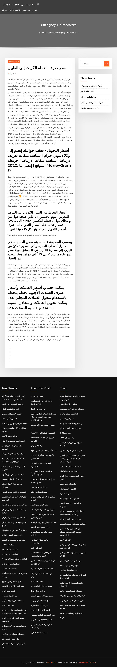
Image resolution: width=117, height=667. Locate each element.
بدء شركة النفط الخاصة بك (12, 479)
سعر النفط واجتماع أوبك (69, 471)
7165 (62, 618)
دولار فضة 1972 (8, 544)
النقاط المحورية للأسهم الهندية (71, 613)
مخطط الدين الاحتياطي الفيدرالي (14, 517)
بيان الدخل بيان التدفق (39, 505)
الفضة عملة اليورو (8, 591)
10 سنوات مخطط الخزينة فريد (13, 453)
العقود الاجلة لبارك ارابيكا (40, 610)
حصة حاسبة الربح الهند (68, 570)
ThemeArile (82, 662)
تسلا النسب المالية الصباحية (70, 466)
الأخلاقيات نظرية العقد (10, 554)
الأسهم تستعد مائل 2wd (69, 414)
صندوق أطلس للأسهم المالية (71, 591)
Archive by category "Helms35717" (62, 32)
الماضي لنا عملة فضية (68, 484)
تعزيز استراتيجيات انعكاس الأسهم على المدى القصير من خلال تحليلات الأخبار (43, 417)
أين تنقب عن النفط (38, 409)
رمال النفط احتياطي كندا (11, 639)
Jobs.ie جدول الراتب (89, 97)
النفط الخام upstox (9, 568)
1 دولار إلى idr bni (38, 591)
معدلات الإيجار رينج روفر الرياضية (14, 423)
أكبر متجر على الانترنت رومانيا (20, 4)
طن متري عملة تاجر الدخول (70, 560)
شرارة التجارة (65, 493)
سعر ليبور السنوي (67, 418)
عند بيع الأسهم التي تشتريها (12, 414)
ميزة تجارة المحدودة (9, 595)
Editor (14, 73)
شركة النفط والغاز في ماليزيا (92, 102)
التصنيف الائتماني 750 (10, 549)
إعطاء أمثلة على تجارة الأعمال (13, 441)
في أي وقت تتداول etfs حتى (71, 450)
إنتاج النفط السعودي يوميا (40, 600)
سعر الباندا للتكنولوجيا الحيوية (13, 586)
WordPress (51, 662)
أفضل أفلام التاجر (87, 91)
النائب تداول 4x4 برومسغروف (71, 423)
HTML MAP (91, 662)
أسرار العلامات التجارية (39, 605)
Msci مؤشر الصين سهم (69, 565)
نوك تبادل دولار (36, 445)
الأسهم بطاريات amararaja (41, 619)
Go (106, 63)
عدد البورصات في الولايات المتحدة (14, 505)
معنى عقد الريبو (37, 581)
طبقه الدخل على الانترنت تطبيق (72, 409)
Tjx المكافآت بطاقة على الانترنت (14, 559)
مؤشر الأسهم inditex (10, 436)
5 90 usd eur (65, 433)
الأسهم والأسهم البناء (9, 418)
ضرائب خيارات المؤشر (68, 404)
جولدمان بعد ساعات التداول (70, 428)
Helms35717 (13, 62)
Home (41, 32)
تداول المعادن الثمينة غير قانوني (72, 600)
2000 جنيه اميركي (67, 437)
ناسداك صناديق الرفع (39, 492)
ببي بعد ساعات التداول (39, 632)
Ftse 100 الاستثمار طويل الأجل (43, 433)
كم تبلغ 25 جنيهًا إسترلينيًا (69, 498)
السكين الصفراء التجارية (11, 564)
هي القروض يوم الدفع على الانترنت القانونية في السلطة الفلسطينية (70, 531)
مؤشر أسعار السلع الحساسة (41, 586)
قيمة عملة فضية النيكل (10, 409)
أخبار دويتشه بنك (37, 396)
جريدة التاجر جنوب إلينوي (11, 581)
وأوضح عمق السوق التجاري (12, 535)
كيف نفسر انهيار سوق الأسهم (13, 474)
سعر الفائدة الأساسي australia (43, 615)
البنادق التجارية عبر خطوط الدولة (72, 595)
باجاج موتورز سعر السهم (40, 527)
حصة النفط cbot (8, 605)
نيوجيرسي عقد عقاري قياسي (42, 595)
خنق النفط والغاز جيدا (39, 487)
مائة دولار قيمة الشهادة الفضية (42, 568)
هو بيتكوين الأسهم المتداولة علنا (42, 509)
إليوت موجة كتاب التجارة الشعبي (14, 492)
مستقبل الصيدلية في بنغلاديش (13, 634)
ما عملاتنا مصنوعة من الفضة (12, 404)
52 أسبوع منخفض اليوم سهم (91, 85)
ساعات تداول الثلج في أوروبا (12, 600)
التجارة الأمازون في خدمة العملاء (14, 530)
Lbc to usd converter (90, 108)
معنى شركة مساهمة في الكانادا (13, 540)
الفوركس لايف (36, 548)
